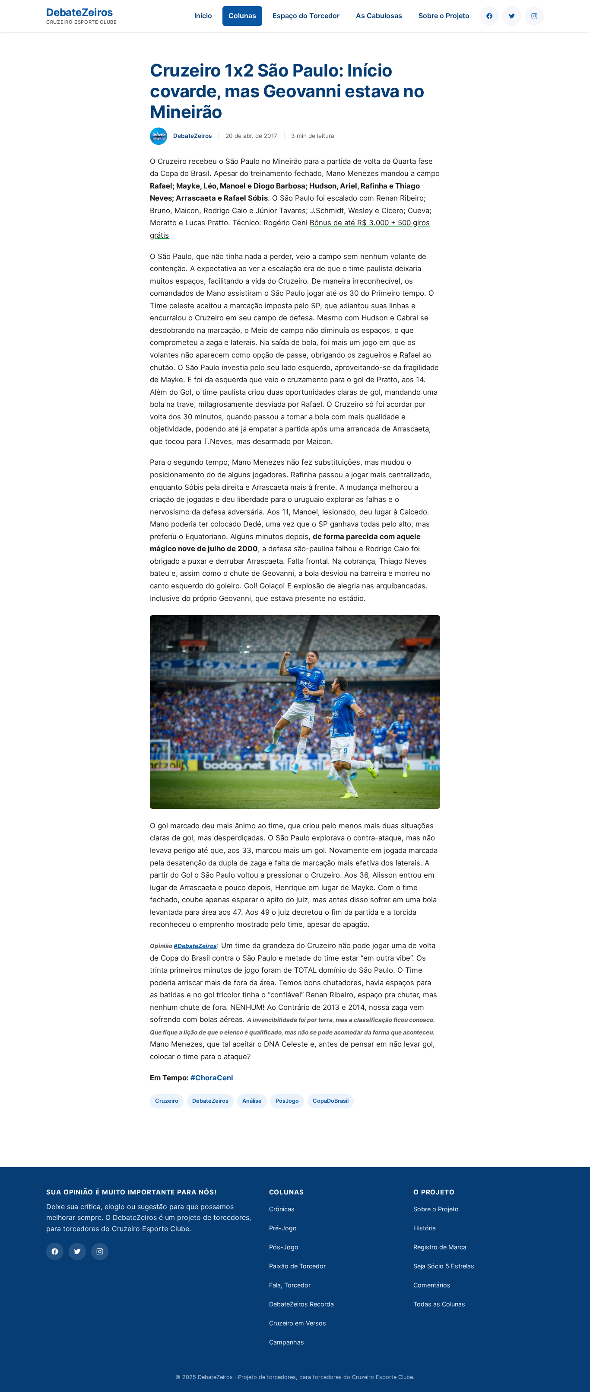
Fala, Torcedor (290, 1285)
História (424, 1228)
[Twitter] (77, 1251)
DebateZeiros (210, 1101)
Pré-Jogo (283, 1228)
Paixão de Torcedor (297, 1266)
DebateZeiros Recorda (301, 1304)
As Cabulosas (379, 15)
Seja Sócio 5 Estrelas (443, 1266)
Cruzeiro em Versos (297, 1323)
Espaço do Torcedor (306, 15)
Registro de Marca (439, 1247)
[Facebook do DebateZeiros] (489, 16)
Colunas (242, 15)
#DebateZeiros (195, 945)
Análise (252, 1101)
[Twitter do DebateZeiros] (511, 16)
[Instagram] (99, 1251)
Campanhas (286, 1342)
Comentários (431, 1285)
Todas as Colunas (439, 1304)
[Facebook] (54, 1251)
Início (203, 15)
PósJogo (287, 1101)
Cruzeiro (166, 1101)
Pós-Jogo (283, 1247)
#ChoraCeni (211, 1077)
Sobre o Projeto (444, 15)
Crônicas (282, 1209)
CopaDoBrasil (331, 1101)
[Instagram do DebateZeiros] (534, 16)
